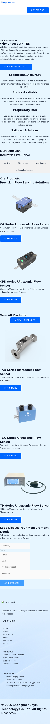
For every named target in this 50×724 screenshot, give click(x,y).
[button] (48, 5)
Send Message (12, 583)
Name (2, 550)
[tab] (7, 163)
